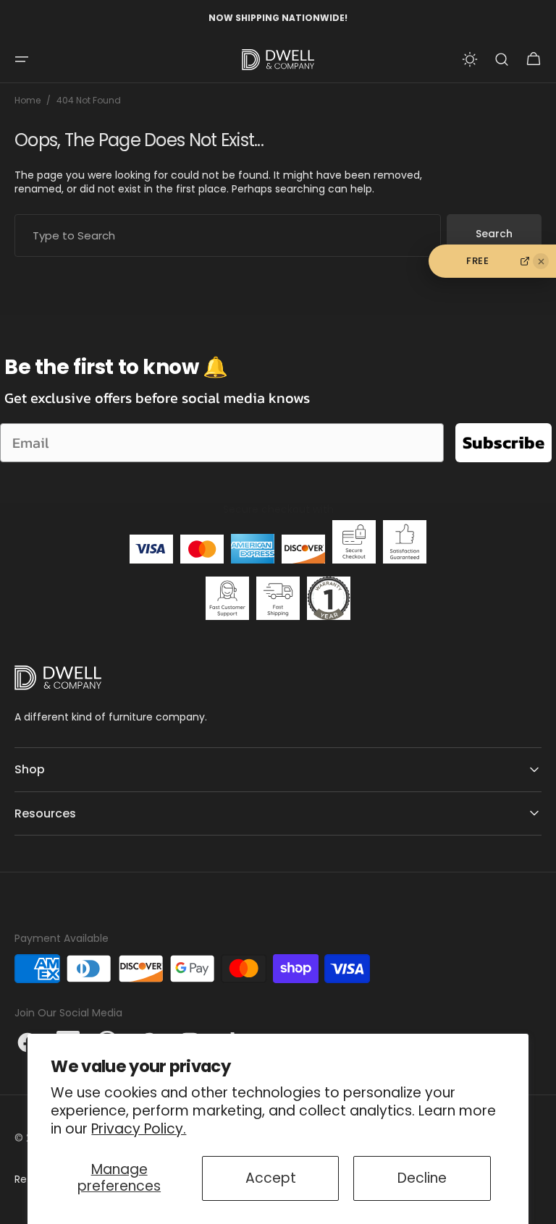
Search (494, 233)
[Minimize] (541, 261)
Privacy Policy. (138, 1129)
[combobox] (227, 235)
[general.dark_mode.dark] (470, 59)
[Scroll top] (538, 1206)
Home (27, 100)
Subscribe (503, 442)
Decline (422, 1178)
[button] (22, 59)
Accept (270, 1178)
